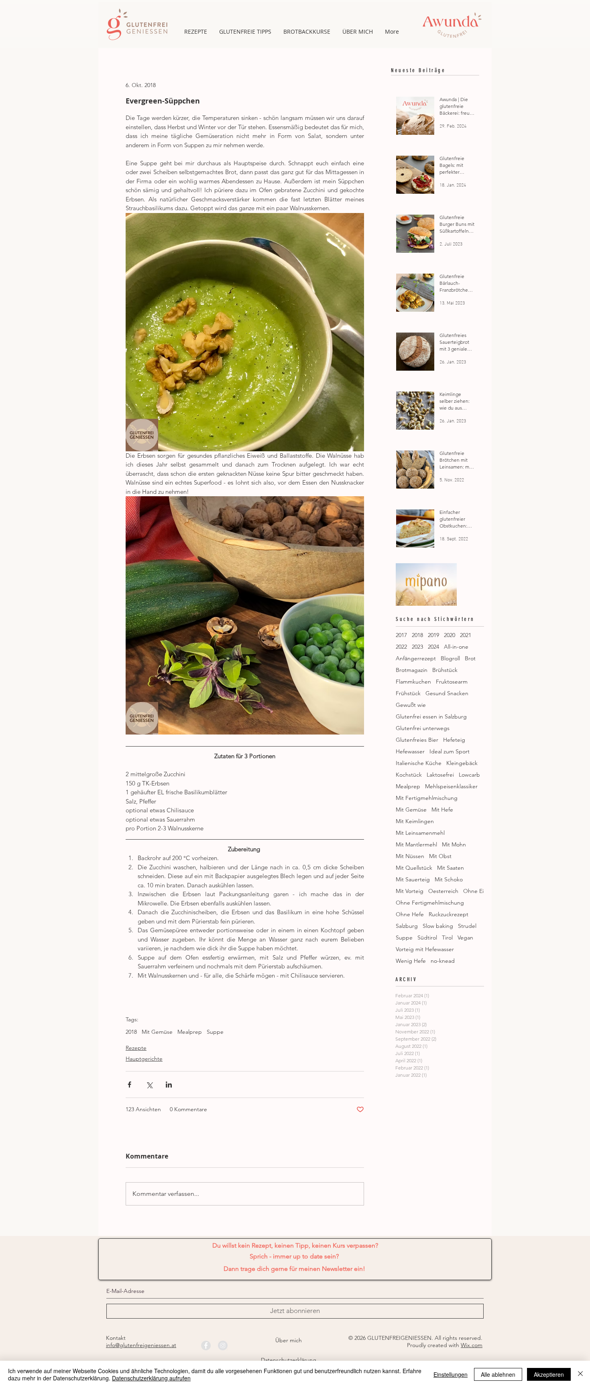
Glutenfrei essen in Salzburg (431, 716)
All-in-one (456, 646)
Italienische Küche (418, 763)
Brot (470, 658)
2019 (433, 635)
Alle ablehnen (498, 1374)
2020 (449, 635)
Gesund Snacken (446, 693)
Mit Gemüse (157, 1032)
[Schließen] (580, 1374)
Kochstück (409, 774)
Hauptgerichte (144, 1058)
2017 (401, 635)
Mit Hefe (442, 809)
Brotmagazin (411, 670)
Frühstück (408, 693)
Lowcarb (469, 774)
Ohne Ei (473, 891)
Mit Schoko (449, 879)
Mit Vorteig (409, 891)
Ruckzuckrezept (448, 914)
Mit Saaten (450, 867)
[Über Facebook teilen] (129, 1084)
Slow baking (438, 926)
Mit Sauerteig (413, 879)
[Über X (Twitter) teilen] (149, 1084)
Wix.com (471, 1345)
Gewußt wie (411, 705)
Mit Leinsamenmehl (420, 833)
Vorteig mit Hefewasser (425, 949)
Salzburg (407, 926)
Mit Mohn (454, 844)
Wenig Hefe (411, 961)
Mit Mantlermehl (416, 844)
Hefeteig (454, 740)
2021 (465, 635)
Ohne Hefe (410, 914)
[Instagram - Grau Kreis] (223, 1345)
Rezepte (136, 1047)
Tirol (447, 937)
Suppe (215, 1032)
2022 (401, 646)
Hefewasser (410, 751)
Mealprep (189, 1032)
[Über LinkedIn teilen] (169, 1084)
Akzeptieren (549, 1374)
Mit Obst (440, 856)
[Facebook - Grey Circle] (206, 1345)
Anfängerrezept (416, 658)
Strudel (467, 926)
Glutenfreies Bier (417, 740)
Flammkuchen (413, 681)
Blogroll (450, 658)
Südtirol (427, 937)
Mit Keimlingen (415, 821)
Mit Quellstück (414, 867)
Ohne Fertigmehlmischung (430, 902)
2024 (433, 646)
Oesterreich (443, 891)
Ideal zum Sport (449, 751)
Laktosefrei (440, 774)
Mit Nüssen (410, 856)
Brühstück (445, 670)
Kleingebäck (462, 763)
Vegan (465, 937)
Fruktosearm (452, 681)
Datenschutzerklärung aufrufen (151, 1378)
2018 (131, 1032)
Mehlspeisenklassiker (451, 786)
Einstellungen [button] (450, 1374)
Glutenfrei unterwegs (423, 728)
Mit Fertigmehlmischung (427, 798)
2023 (417, 646)
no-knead (443, 961)
